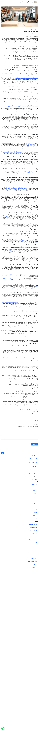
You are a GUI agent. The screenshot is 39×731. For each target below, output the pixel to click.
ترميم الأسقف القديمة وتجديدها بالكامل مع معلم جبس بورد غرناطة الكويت (16, 188)
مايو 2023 (35, 512)
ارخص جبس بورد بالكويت (33, 466)
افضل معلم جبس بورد (33, 530)
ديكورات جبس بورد (34, 558)
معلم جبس (36, 420)
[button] (2, 728)
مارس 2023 (35, 518)
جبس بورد (35, 545)
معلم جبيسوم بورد (34, 567)
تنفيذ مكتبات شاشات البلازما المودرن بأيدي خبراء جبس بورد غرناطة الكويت (15, 225)
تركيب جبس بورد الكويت (34, 413)
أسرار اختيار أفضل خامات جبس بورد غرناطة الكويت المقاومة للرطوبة (18, 106)
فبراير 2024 (35, 490)
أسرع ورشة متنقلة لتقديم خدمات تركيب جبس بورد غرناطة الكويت (18, 148)
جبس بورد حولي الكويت (23, 240)
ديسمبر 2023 (35, 496)
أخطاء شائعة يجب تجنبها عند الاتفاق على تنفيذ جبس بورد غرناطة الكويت (22, 288)
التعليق (37, 428)
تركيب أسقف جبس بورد (33, 533)
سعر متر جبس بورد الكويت (32, 561)
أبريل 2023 (35, 515)
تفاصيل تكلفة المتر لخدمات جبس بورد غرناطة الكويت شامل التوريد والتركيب (20, 137)
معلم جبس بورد (34, 564)
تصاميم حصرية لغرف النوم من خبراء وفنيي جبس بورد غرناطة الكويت (26, 199)
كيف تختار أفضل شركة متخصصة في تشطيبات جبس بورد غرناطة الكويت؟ (20, 117)
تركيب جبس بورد (34, 536)
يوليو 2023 (35, 506)
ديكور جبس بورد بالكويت (33, 458)
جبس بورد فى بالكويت (33, 555)
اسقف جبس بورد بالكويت (33, 462)
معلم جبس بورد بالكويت (33, 473)
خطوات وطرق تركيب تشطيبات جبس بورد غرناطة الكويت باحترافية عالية (21, 92)
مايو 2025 (35, 487)
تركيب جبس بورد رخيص (33, 542)
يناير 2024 (35, 493)
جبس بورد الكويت (35, 411)
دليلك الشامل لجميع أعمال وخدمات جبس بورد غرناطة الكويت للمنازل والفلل (26, 78)
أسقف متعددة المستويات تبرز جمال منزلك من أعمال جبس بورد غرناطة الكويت (24, 181)
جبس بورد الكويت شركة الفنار (27, 1)
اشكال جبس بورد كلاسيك (33, 524)
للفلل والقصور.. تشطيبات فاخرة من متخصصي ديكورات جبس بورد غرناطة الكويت (26, 269)
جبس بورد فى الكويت (35, 415)
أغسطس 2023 (34, 503)
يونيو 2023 (35, 509)
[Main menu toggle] (2, 2)
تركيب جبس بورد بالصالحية (32, 539)
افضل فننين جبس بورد (33, 527)
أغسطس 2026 (34, 484)
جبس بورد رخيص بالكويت (33, 469)
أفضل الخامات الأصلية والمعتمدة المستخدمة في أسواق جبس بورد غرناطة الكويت (20, 289)
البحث (37, 451)
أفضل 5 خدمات (35, 418)
